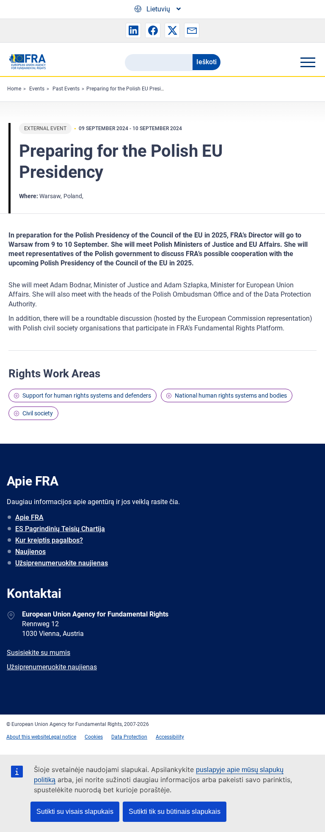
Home (14, 89)
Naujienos (30, 552)
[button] (133, 30)
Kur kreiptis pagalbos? (49, 540)
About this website (27, 737)
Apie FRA (29, 517)
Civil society (37, 413)
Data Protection (129, 737)
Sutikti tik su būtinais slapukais (174, 811)
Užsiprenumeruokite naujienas (61, 563)
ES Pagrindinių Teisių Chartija (60, 529)
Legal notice (62, 737)
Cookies (94, 737)
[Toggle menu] (308, 62)
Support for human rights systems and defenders (86, 395)
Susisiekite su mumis (38, 653)
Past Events (66, 89)
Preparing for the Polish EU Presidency (130, 89)
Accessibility (170, 737)
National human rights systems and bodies (231, 395)
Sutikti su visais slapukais (74, 811)
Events (36, 89)
